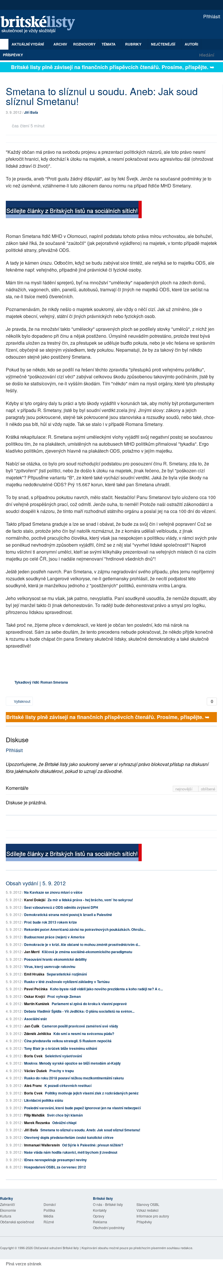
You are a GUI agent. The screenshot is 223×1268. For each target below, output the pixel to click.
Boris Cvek (33, 1056)
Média (48, 1215)
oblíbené (208, 789)
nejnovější (184, 789)
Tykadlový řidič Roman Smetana (41, 682)
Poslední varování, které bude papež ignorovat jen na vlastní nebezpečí (82, 1107)
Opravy (98, 1215)
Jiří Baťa (31, 112)
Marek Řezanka (37, 1122)
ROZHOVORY (84, 44)
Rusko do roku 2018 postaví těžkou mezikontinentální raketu (74, 1078)
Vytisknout (21, 701)
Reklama (100, 1221)
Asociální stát (35, 1018)
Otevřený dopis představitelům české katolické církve (69, 1137)
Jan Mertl (31, 951)
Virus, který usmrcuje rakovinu (49, 966)
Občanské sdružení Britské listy (56, 1247)
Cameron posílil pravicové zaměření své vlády (80, 1026)
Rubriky (133, 44)
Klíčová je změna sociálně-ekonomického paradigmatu (87, 951)
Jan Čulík (31, 1026)
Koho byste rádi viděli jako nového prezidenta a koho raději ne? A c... (106, 988)
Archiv (60, 44)
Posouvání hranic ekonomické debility (55, 959)
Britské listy (40, 25)
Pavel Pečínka (36, 988)
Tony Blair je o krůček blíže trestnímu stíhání (60, 1048)
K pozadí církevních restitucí (67, 1085)
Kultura (5, 1215)
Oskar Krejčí (34, 996)
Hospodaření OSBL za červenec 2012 (55, 1167)
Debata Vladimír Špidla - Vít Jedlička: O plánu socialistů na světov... (79, 1011)
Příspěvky (13, 54)
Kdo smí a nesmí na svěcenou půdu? (83, 1033)
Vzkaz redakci (147, 1210)
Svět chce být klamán (65, 1115)
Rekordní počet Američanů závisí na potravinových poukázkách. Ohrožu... (85, 929)
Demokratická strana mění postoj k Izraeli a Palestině (68, 914)
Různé (49, 1221)
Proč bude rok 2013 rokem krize (50, 922)
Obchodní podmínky (109, 1227)
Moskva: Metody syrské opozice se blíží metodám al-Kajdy (72, 1063)
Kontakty (100, 1210)
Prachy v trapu (61, 1070)
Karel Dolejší (34, 899)
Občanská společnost (17, 1221)
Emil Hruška (34, 974)
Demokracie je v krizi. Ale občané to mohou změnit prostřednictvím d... (82, 944)
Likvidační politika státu (43, 1100)
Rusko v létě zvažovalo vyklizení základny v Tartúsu (66, 981)
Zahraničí (7, 1204)
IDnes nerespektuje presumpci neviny (55, 1159)
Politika (49, 1210)
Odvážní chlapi (64, 1122)
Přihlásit (211, 16)
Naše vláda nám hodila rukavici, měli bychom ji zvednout (70, 1152)
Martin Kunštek (36, 1003)
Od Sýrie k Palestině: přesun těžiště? (92, 1145)
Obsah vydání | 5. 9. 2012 (36, 883)
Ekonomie (8, 1210)
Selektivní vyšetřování (63, 1056)
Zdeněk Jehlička (37, 1033)
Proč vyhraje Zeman (64, 996)
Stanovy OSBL (147, 1204)
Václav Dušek (35, 1070)
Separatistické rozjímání (67, 974)
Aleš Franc (33, 1085)
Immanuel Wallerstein (42, 1145)
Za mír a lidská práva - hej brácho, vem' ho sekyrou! (90, 899)
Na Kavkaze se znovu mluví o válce (53, 892)
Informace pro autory (152, 1215)
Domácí (50, 1204)
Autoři (191, 44)
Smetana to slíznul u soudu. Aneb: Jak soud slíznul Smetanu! (90, 1129)
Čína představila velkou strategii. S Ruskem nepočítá (68, 1040)
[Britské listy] (74, 210)
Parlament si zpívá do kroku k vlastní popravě (89, 1003)
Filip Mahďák (34, 1115)
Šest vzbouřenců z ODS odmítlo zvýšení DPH (61, 907)
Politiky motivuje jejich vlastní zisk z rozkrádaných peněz (92, 1093)
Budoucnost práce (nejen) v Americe (54, 937)
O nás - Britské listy (108, 1204)
